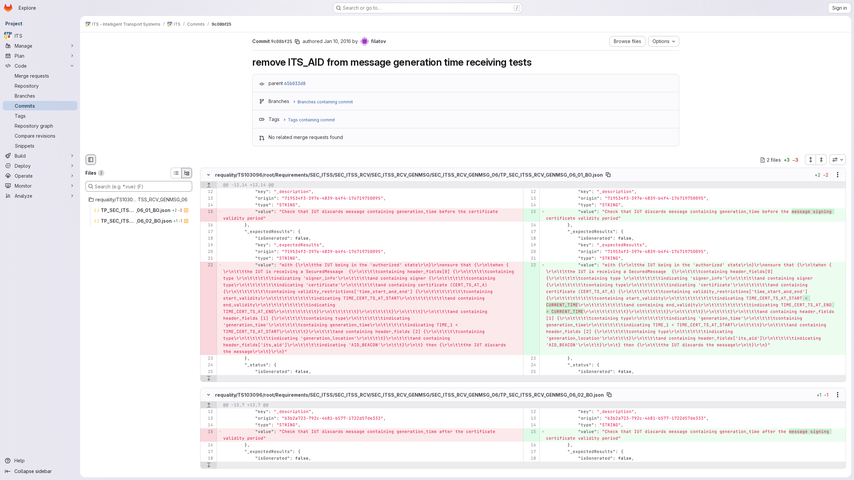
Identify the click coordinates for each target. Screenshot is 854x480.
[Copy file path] (608, 175)
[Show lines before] (208, 185)
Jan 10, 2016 (337, 41)
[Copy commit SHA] (297, 42)
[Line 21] (207, 258)
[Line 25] (207, 372)
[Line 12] (207, 192)
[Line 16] (207, 225)
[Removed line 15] (207, 212)
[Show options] (838, 175)
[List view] (175, 173)
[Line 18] (207, 238)
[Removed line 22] (207, 265)
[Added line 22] (530, 265)
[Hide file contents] (208, 175)
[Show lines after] (208, 378)
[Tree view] (186, 173)
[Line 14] (207, 205)
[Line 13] (207, 198)
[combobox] (837, 159)
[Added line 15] (530, 212)
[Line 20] (207, 252)
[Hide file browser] (90, 159)
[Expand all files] (810, 159)
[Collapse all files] (821, 159)
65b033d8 (295, 83)
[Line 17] (207, 232)
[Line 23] (207, 358)
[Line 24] (207, 365)
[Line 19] (207, 245)
